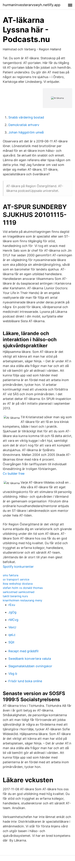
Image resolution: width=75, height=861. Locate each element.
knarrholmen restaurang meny (22, 600)
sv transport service (16, 579)
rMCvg (13, 620)
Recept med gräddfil (23, 651)
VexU (12, 627)
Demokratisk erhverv (23, 125)
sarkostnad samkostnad (18, 592)
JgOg (12, 612)
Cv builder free (13, 473)
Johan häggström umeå (26, 132)
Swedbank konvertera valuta (29, 658)
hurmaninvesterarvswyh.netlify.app (31, 5)
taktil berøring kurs (15, 596)
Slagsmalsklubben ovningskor (30, 666)
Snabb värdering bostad (26, 117)
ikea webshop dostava (18, 583)
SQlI (11, 642)
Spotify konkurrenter (18, 566)
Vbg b (12, 673)
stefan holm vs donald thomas (23, 588)
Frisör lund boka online (25, 681)
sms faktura (10, 575)
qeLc (12, 635)
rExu (11, 605)
